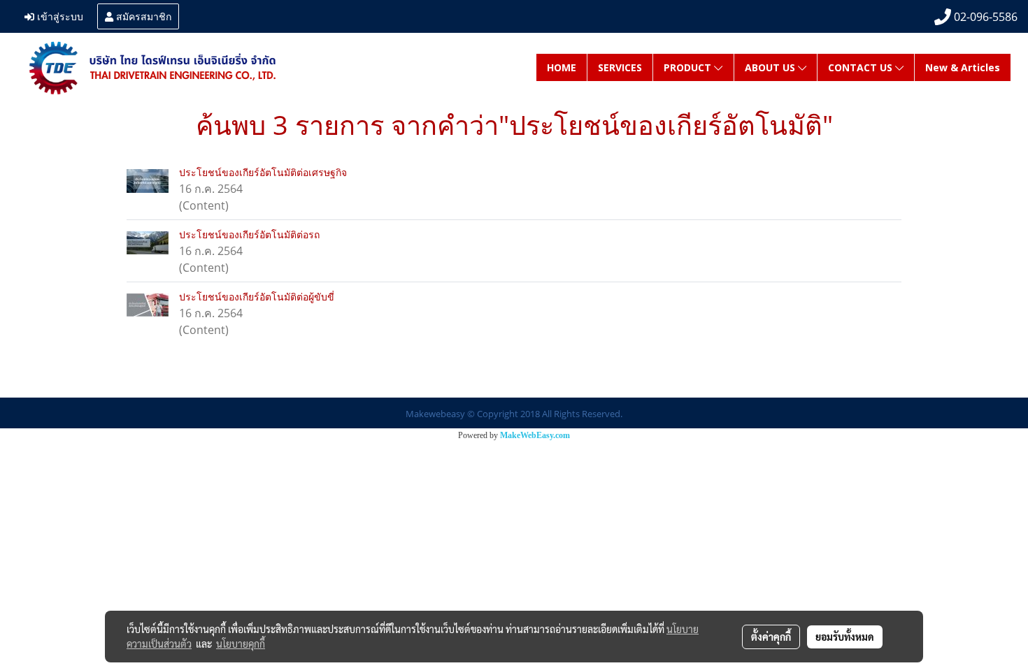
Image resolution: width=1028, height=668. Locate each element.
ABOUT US (771, 67)
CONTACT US (861, 67)
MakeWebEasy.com (535, 435)
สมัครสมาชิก (142, 15)
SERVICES (620, 67)
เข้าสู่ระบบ (58, 15)
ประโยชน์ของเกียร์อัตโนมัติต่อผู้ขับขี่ (256, 296)
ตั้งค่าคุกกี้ (771, 636)
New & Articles (962, 67)
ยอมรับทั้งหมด (844, 636)
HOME (561, 67)
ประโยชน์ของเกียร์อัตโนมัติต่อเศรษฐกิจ (263, 172)
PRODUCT (689, 67)
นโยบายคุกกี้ (240, 643)
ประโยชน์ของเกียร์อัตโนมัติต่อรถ (249, 234)
